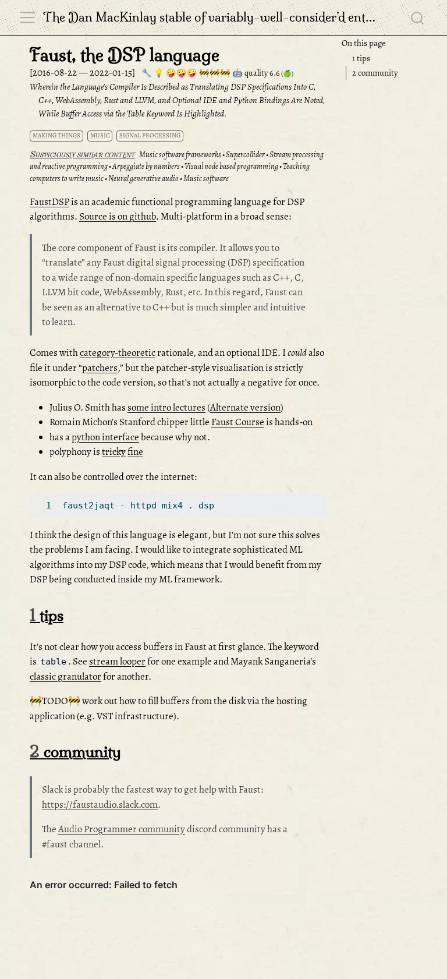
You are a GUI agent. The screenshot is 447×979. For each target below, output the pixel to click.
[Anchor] (73, 614)
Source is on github (117, 216)
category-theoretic (117, 352)
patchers (100, 367)
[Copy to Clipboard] (320, 497)
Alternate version (245, 407)
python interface (105, 437)
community (375, 73)
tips (361, 58)
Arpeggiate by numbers (146, 166)
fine (135, 451)
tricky (114, 451)
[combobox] (418, 17)
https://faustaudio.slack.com (100, 804)
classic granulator (65, 676)
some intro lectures (166, 407)
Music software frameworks (180, 154)
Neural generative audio (143, 178)
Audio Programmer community (121, 829)
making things (56, 135)
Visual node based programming (231, 166)
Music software (206, 178)
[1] (44, 505)
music (100, 135)
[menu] (27, 17)
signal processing (149, 135)
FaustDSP (49, 201)
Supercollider (245, 154)
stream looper (117, 661)
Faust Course (237, 422)
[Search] (417, 17)
